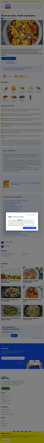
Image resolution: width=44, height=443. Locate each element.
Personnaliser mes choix (30, 225)
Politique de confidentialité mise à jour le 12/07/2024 (16, 225)
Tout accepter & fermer (29, 227)
